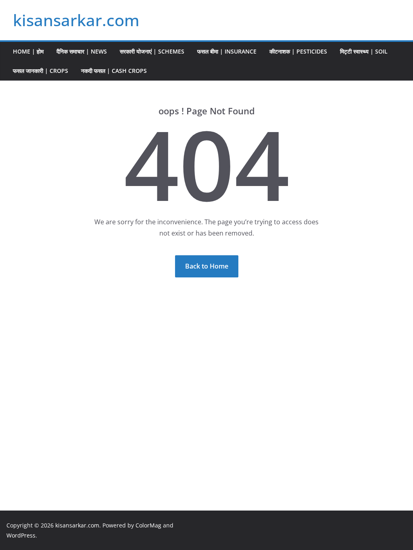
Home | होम (28, 51)
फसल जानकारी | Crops (40, 70)
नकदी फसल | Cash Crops (114, 70)
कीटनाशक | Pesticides (298, 51)
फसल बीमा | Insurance (227, 51)
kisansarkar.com (76, 20)
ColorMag (148, 525)
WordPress (20, 535)
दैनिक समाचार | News (81, 51)
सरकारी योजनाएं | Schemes (152, 51)
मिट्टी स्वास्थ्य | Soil (364, 51)
